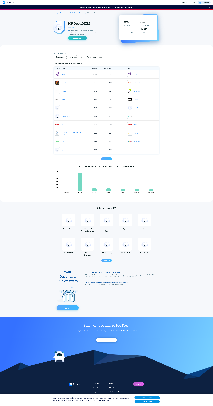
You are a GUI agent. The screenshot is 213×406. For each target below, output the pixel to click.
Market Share (64, 13)
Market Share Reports (116, 392)
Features (96, 383)
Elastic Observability (67, 116)
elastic (135, 116)
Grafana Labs (137, 82)
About (111, 383)
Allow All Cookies (147, 398)
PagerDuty (64, 141)
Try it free (106, 340)
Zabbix (63, 124)
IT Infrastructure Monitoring (78, 13)
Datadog (63, 74)
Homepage (56, 13)
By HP (70, 27)
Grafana (63, 82)
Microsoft (136, 133)
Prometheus (64, 108)
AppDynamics (65, 150)
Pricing (95, 387)
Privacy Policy (104, 400)
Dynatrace (64, 91)
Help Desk (112, 387)
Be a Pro (138, 384)
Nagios (63, 99)
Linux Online (137, 108)
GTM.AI (115, 7)
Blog (94, 392)
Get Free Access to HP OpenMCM (67, 307)
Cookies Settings (147, 401)
